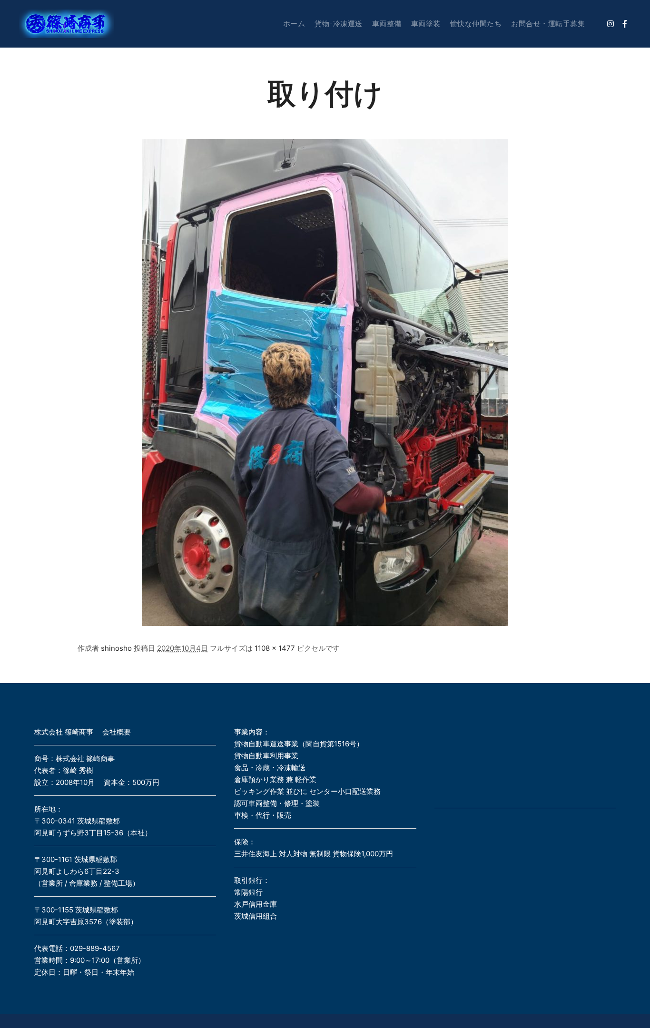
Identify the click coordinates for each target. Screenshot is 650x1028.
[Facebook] (625, 24)
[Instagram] (610, 24)
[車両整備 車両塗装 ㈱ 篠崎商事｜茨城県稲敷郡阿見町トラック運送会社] (66, 24)
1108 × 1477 (275, 648)
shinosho (116, 648)
